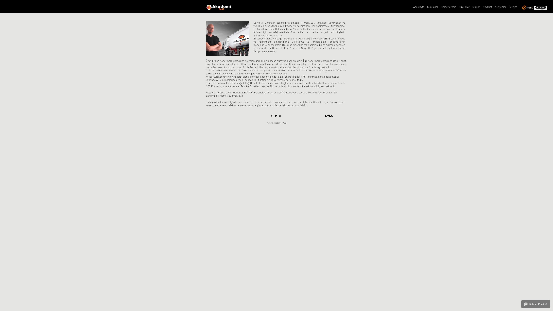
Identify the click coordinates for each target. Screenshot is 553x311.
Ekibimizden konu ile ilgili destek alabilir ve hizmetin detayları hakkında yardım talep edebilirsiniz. (259, 102)
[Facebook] (271, 115)
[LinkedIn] (280, 115)
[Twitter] (276, 115)
